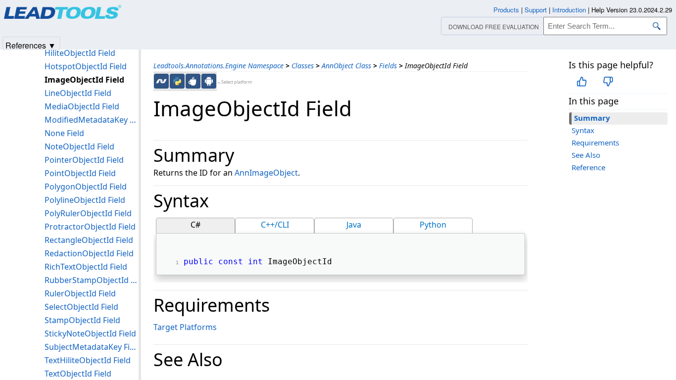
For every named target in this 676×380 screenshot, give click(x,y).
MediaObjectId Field (82, 106)
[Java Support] (193, 81)
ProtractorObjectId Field (90, 226)
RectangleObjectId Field (89, 240)
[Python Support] (177, 81)
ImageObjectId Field (84, 79)
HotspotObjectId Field (86, 66)
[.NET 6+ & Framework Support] (161, 81)
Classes (302, 65)
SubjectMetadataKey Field (92, 346)
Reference (588, 167)
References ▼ (30, 45)
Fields (388, 65)
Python (433, 224)
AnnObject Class (346, 65)
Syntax (583, 130)
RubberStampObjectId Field (92, 280)
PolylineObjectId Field (85, 199)
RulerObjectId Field (80, 293)
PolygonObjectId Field (86, 186)
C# (195, 224)
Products (506, 9)
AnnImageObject (266, 172)
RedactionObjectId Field (89, 253)
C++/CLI (275, 224)
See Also (586, 155)
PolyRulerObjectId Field (88, 213)
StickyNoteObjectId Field (90, 333)
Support (536, 9)
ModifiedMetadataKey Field (92, 119)
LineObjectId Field (78, 93)
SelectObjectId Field (81, 306)
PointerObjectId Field (84, 159)
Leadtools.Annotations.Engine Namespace (218, 65)
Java (353, 224)
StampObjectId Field (82, 320)
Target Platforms (185, 327)
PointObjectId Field (80, 173)
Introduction (569, 9)
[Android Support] (208, 81)
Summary (592, 118)
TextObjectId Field (78, 373)
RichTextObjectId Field (86, 266)
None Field (64, 133)
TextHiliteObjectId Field (88, 360)
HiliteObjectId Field (80, 53)
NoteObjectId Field (79, 146)
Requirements (595, 142)
